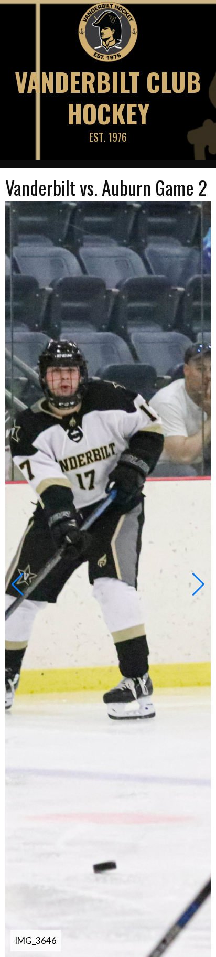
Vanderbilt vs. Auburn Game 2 (106, 187)
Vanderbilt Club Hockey (108, 97)
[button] (17, 584)
